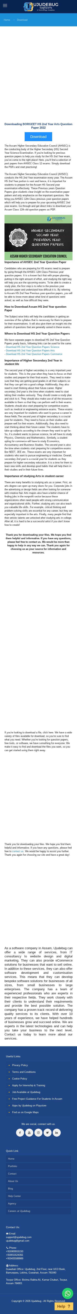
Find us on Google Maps (25, 1112)
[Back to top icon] (50, 1306)
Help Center (14, 1196)
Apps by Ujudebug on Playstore (29, 1105)
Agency (12, 1203)
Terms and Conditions (24, 1072)
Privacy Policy (20, 1065)
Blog (10, 1188)
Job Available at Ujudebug (26, 1092)
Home (7, 19)
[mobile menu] (5, 5)
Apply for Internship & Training (28, 1085)
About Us (13, 1181)
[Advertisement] (38, 77)
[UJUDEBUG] (38, 6)
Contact (12, 1173)
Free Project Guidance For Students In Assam (37, 1098)
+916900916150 (14, 1251)
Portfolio (12, 1166)
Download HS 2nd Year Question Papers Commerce (34, 354)
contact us (18, 851)
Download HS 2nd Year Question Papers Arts (30, 350)
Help (61, 1306)
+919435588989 (14, 1258)
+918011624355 (14, 1255)
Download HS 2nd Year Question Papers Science (32, 347)
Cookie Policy (19, 1078)
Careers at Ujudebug (19, 1211)
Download (22, 19)
